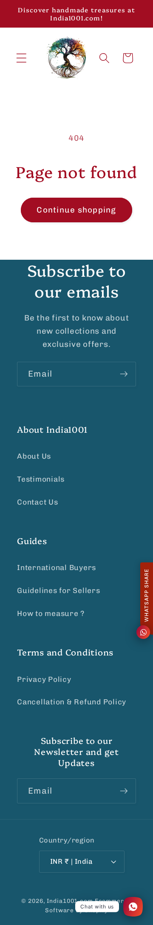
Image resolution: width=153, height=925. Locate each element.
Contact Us (37, 502)
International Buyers (56, 567)
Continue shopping (76, 210)
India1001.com (70, 900)
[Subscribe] (124, 374)
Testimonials (41, 479)
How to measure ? (51, 613)
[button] (21, 58)
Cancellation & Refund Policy (71, 702)
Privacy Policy (44, 679)
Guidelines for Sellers (58, 590)
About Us (34, 456)
